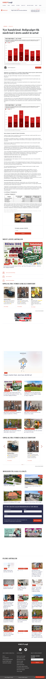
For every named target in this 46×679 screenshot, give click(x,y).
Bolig (9, 5)
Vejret (40, 5)
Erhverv (13, 5)
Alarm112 (4, 5)
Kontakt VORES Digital (7, 661)
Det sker (17, 5)
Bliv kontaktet (37, 520)
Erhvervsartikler (20, 662)
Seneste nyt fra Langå (21, 656)
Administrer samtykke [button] (7, 662)
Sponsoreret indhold (21, 669)
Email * (25, 509)
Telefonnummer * (7, 509)
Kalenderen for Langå (21, 659)
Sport (36, 5)
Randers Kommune (20, 664)
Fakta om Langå (20, 661)
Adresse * (6, 514)
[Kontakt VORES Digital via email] (25, 649)
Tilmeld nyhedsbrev (40, 677)
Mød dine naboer (30, 5)
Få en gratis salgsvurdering (22, 666)
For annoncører (6, 657)
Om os (4, 656)
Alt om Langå (19, 671)
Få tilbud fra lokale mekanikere (23, 668)
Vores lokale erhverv (21, 657)
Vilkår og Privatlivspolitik (8, 659)
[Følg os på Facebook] (20, 649)
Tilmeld (23, 233)
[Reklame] (23, 218)
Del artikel (37, 67)
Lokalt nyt (23, 5)
